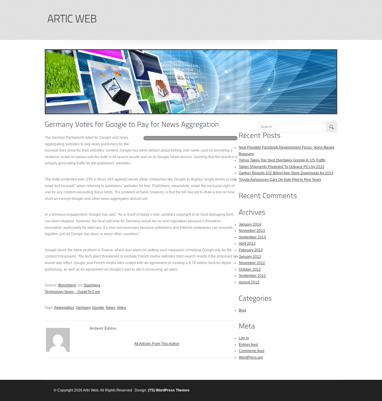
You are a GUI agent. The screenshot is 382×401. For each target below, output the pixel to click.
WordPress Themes (173, 390)
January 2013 (250, 257)
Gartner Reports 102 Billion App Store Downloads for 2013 (286, 173)
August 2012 (249, 282)
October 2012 (250, 269)
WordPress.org (251, 357)
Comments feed (251, 351)
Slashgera (92, 285)
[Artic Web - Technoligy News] (72, 19)
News (110, 308)
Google (98, 308)
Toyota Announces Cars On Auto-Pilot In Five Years (280, 180)
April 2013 (247, 243)
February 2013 (251, 250)
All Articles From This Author (156, 344)
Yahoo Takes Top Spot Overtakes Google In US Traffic (282, 160)
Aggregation (64, 308)
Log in (244, 338)
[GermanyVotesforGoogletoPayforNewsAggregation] (132, 124)
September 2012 (252, 276)
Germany (83, 308)
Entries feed (248, 345)
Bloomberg (67, 285)
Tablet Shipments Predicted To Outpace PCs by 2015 (281, 167)
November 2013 (252, 231)
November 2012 (252, 263)
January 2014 (250, 224)
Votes (121, 308)
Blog (242, 310)
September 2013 (252, 237)
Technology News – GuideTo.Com (72, 292)
